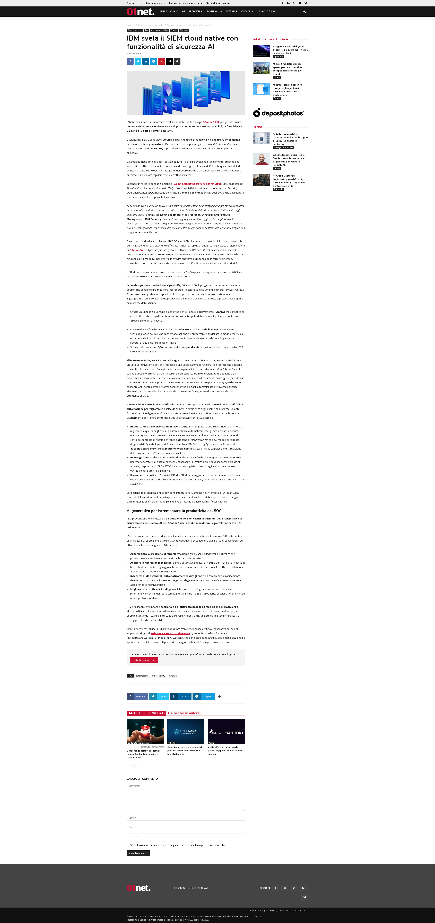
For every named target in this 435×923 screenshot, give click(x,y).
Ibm (149, 25)
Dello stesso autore (183, 713)
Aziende (245, 11)
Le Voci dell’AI (266, 11)
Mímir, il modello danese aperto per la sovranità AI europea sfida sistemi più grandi (287, 69)
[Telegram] (299, 3)
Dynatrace (278, 56)
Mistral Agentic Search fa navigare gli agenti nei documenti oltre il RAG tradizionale (287, 90)
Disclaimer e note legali (256, 910)
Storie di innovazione (218, 3)
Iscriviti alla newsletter (153, 3)
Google (277, 168)
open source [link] (136, 294)
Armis (211, 743)
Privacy (273, 910)
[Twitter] (305, 3)
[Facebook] (282, 3)
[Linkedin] (288, 3)
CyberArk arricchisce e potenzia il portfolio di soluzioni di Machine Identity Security (184, 750)
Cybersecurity (158, 675)
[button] (304, 11)
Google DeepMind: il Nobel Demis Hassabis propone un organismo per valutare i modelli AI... (289, 160)
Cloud (174, 11)
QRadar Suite (137, 250)
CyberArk (172, 743)
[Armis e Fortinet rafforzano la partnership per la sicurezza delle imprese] (226, 731)
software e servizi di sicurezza (170, 633)
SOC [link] (151, 192)
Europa (277, 77)
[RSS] (294, 3)
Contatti (131, 3)
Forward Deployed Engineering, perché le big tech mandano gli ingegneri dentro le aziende (289, 181)
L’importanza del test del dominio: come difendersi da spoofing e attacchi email (144, 754)
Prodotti (194, 11)
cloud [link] (155, 126)
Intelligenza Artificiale (159, 30)
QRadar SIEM (211, 122)
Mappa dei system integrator (185, 3)
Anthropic (278, 189)
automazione (142, 675)
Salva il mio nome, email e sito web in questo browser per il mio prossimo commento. (177, 845)
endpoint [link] (238, 378)
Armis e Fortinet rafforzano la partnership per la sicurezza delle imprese (225, 750)
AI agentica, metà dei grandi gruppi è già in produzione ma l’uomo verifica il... (290, 50)
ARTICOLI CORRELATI (146, 713)
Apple (163, 11)
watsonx (173, 675)
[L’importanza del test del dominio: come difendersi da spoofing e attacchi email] (145, 731)
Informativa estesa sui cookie (294, 910)
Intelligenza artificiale (270, 39)
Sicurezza (184, 30)
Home (130, 25)
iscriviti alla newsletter (144, 660)
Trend (257, 127)
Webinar (231, 11)
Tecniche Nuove (199, 888)
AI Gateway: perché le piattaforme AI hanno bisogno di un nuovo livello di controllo (290, 139)
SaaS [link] (189, 272)
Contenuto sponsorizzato (139, 743)
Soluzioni (213, 11)
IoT (183, 11)
